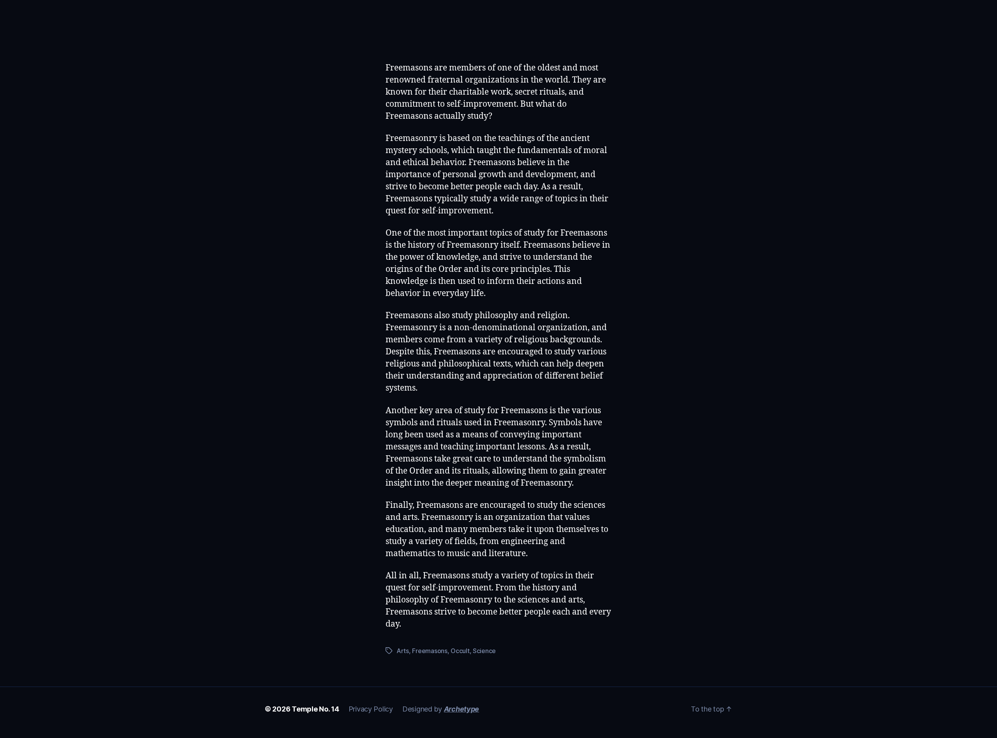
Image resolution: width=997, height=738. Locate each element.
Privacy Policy (371, 709)
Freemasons (429, 651)
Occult (460, 651)
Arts (402, 651)
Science (484, 651)
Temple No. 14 (315, 709)
